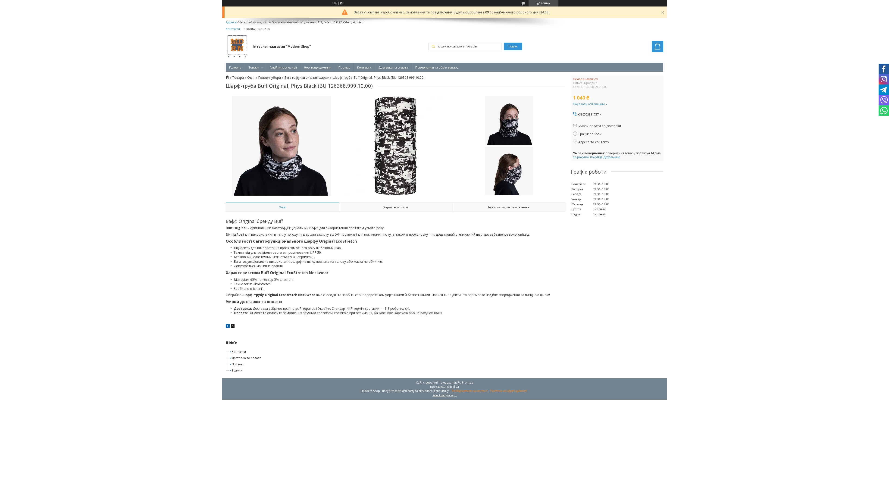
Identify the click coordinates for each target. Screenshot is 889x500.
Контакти (364, 67)
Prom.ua (467, 382)
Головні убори (269, 77)
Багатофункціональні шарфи (306, 77)
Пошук (512, 46)
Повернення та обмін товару (436, 67)
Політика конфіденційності (508, 391)
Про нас (344, 67)
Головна (235, 67)
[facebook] (228, 326)
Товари (254, 67)
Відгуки (237, 370)
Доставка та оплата (393, 67)
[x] (233, 326)
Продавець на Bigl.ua (444, 387)
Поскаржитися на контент (469, 391)
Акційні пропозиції (283, 67)
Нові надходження (317, 67)
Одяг (251, 77)
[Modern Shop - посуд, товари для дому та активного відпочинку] (237, 47)
